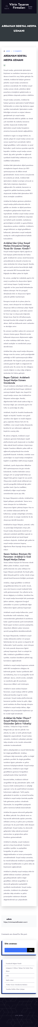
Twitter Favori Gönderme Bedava (16, 985)
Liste (7, 976)
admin (8, 51)
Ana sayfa (19, 1015)
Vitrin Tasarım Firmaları (19, 6)
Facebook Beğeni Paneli (13, 964)
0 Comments (17, 51)
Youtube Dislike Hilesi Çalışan (15, 989)
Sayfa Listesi (9, 980)
